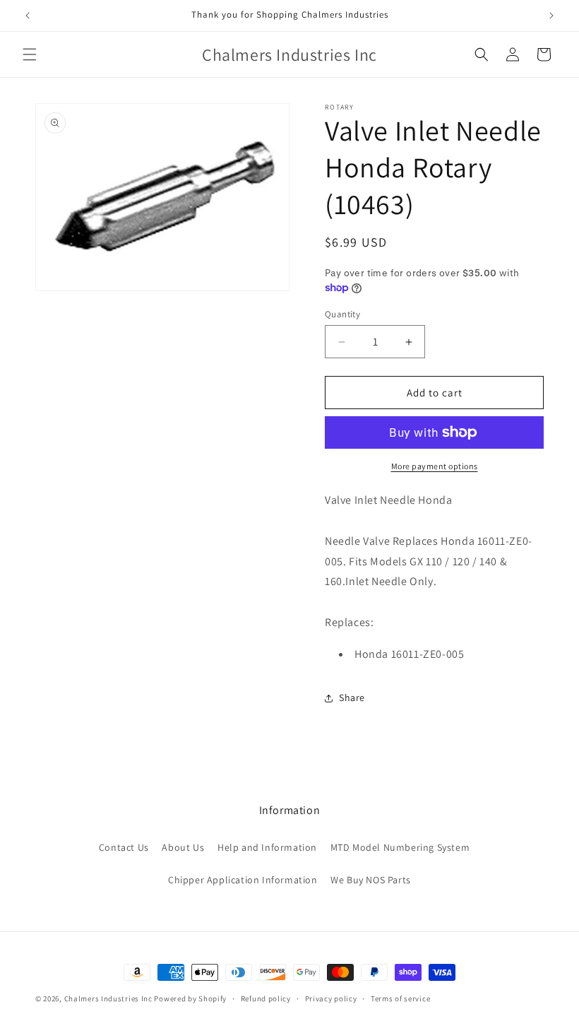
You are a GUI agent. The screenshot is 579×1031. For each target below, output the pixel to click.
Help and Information (267, 847)
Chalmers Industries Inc (108, 998)
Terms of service (400, 998)
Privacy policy (331, 998)
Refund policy (266, 998)
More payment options (434, 466)
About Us (183, 847)
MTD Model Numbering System (400, 847)
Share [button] (352, 697)
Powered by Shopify (190, 998)
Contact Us (124, 847)
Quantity (342, 314)
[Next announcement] (551, 15)
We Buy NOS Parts (370, 879)
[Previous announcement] (27, 15)
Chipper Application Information (243, 879)
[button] (29, 54)
